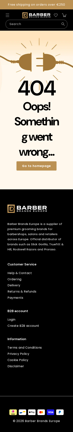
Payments (15, 298)
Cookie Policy (17, 360)
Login (11, 319)
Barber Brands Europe (42, 421)
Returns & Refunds (21, 291)
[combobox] (36, 24)
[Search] (63, 24)
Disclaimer (15, 366)
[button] (7, 15)
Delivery (13, 285)
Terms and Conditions (24, 347)
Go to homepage (36, 166)
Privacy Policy (18, 354)
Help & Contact (19, 273)
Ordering (14, 279)
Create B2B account (23, 326)
